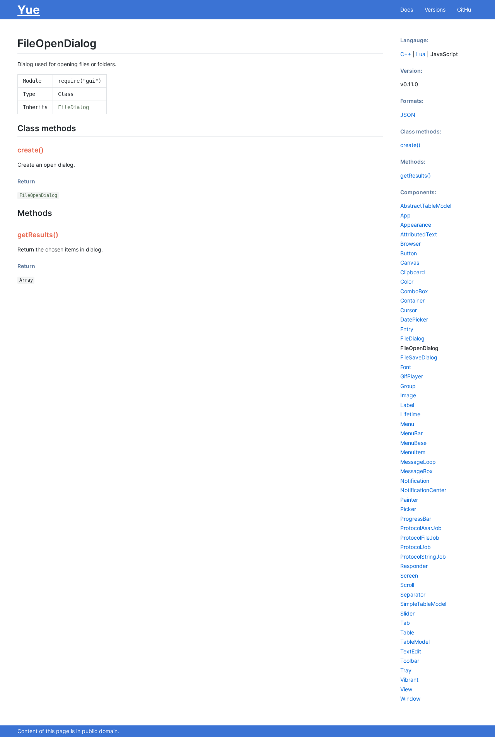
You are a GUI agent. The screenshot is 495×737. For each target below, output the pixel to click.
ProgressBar (415, 518)
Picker (408, 509)
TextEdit (410, 651)
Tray (405, 670)
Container (412, 300)
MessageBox (416, 471)
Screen (409, 575)
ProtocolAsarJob (421, 528)
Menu (407, 424)
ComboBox (414, 291)
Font (405, 367)
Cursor (408, 310)
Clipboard (412, 272)
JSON (407, 114)
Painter (409, 499)
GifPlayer (411, 376)
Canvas (409, 262)
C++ (405, 54)
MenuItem (412, 452)
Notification (414, 480)
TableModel (415, 641)
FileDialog (73, 107)
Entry (406, 329)
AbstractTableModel (425, 205)
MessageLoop (418, 461)
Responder (414, 566)
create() (410, 145)
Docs (406, 9)
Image (408, 395)
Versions (435, 9)
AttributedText (418, 234)
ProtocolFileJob (419, 537)
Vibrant (409, 679)
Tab (405, 622)
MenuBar (411, 433)
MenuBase (413, 442)
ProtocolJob (415, 547)
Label (407, 405)
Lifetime (410, 414)
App (405, 215)
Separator (412, 594)
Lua (420, 54)
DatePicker (414, 319)
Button (408, 253)
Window (410, 698)
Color (406, 281)
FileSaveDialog (418, 357)
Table (407, 632)
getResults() (415, 175)
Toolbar (409, 660)
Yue (28, 10)
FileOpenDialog (38, 195)
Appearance (415, 224)
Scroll (407, 584)
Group (408, 386)
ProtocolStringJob (423, 556)
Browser (410, 243)
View (406, 689)
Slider (407, 613)
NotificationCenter (423, 490)
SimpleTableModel (423, 603)
